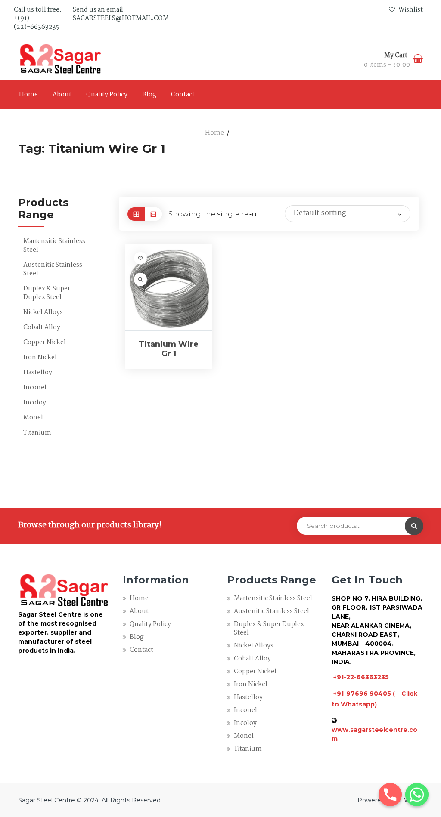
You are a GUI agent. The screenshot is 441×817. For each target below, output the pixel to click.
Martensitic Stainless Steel (54, 245)
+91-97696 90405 (362, 693)
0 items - (387, 65)
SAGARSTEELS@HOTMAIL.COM (121, 18)
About (62, 94)
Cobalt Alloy (41, 327)
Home (28, 94)
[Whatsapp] (417, 794)
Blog (149, 94)
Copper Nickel (44, 342)
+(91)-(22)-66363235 (36, 22)
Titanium (37, 433)
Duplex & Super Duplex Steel (46, 293)
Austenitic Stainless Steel (52, 269)
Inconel (35, 387)
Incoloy (34, 403)
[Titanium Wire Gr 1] (169, 287)
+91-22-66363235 (361, 677)
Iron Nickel (40, 357)
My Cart (396, 55)
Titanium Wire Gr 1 (169, 348)
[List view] (153, 214)
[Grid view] (136, 214)
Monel (33, 418)
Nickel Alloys (43, 312)
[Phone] (390, 794)
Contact (183, 94)
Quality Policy (106, 94)
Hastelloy (37, 372)
